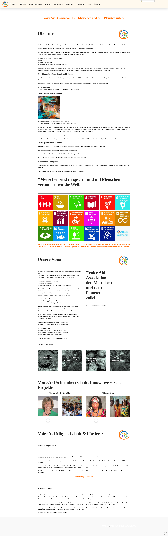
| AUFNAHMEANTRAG (130, 526)
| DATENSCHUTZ (113, 526)
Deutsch (144, 1)
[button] (48, 420)
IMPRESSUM (105, 526)
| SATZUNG (122, 526)
